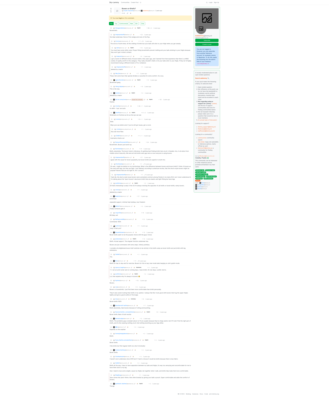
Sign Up (216, 2)
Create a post (206, 44)
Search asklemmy (201, 78)
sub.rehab (201, 142)
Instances (195, 394)
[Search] (206, 2)
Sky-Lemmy (114, 2)
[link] (127, 13)
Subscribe (207, 40)
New (131, 23)
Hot (111, 23)
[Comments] (117, 11)
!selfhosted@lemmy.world (206, 131)
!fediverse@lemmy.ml (205, 129)
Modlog (198, 180)
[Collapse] (111, 28)
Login (210, 2)
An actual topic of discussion (207, 120)
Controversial (123, 23)
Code (206, 394)
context (214, 103)
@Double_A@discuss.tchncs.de (206, 156)
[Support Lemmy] (140, 2)
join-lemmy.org (214, 394)
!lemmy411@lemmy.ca (205, 148)
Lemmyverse (202, 138)
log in (121, 18)
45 (124, 13)
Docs (201, 394)
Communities (125, 2)
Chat (142, 23)
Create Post (135, 2)
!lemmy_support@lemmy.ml (207, 127)
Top (116, 23)
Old (136, 23)
